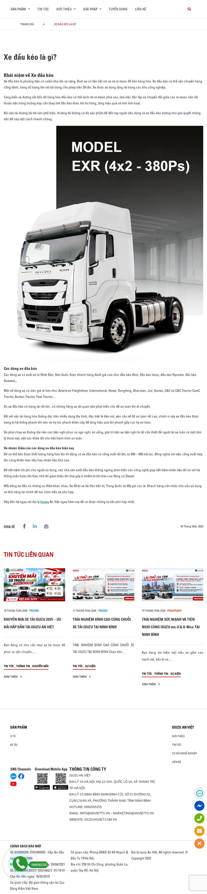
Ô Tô (13, 736)
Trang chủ (27, 24)
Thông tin (23, 666)
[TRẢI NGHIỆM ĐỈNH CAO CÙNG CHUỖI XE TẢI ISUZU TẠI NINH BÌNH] (103, 584)
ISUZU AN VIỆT (183, 727)
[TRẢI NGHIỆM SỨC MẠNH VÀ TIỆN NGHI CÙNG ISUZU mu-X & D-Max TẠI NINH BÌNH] (172, 584)
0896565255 (93, 807)
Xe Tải (13, 745)
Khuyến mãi (40, 666)
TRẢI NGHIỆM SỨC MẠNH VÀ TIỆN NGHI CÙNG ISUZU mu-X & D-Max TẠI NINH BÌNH (171, 627)
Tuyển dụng (118, 9)
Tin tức (43, 9)
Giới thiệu (178, 736)
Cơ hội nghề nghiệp (184, 753)
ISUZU (74, 775)
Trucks (34, 610)
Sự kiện (90, 666)
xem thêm (11, 676)
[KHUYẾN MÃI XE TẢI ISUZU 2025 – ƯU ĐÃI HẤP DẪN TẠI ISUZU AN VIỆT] (34, 584)
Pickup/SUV (174, 610)
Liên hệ (140, 9)
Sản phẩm (18, 727)
